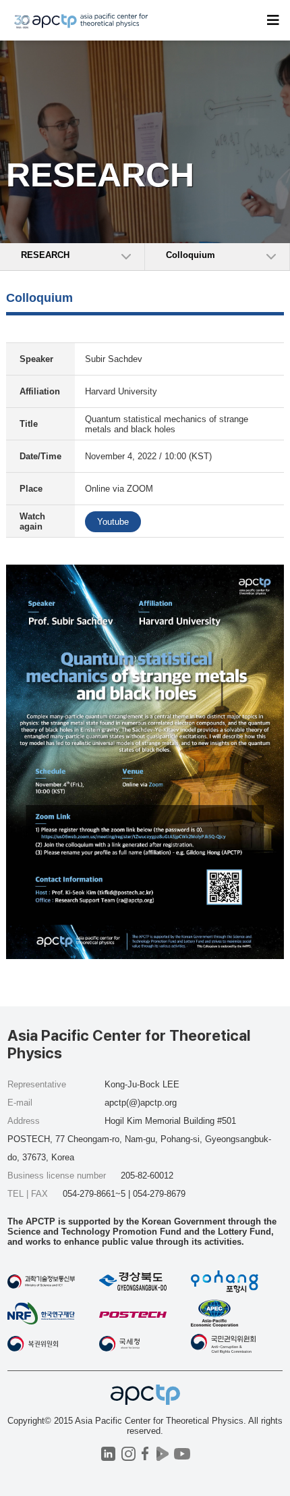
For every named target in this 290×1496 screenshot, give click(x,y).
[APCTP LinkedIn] (108, 1454)
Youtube (113, 522)
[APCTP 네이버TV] (162, 1454)
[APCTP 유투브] (181, 1454)
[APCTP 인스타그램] (128, 1454)
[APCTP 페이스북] (145, 1454)
